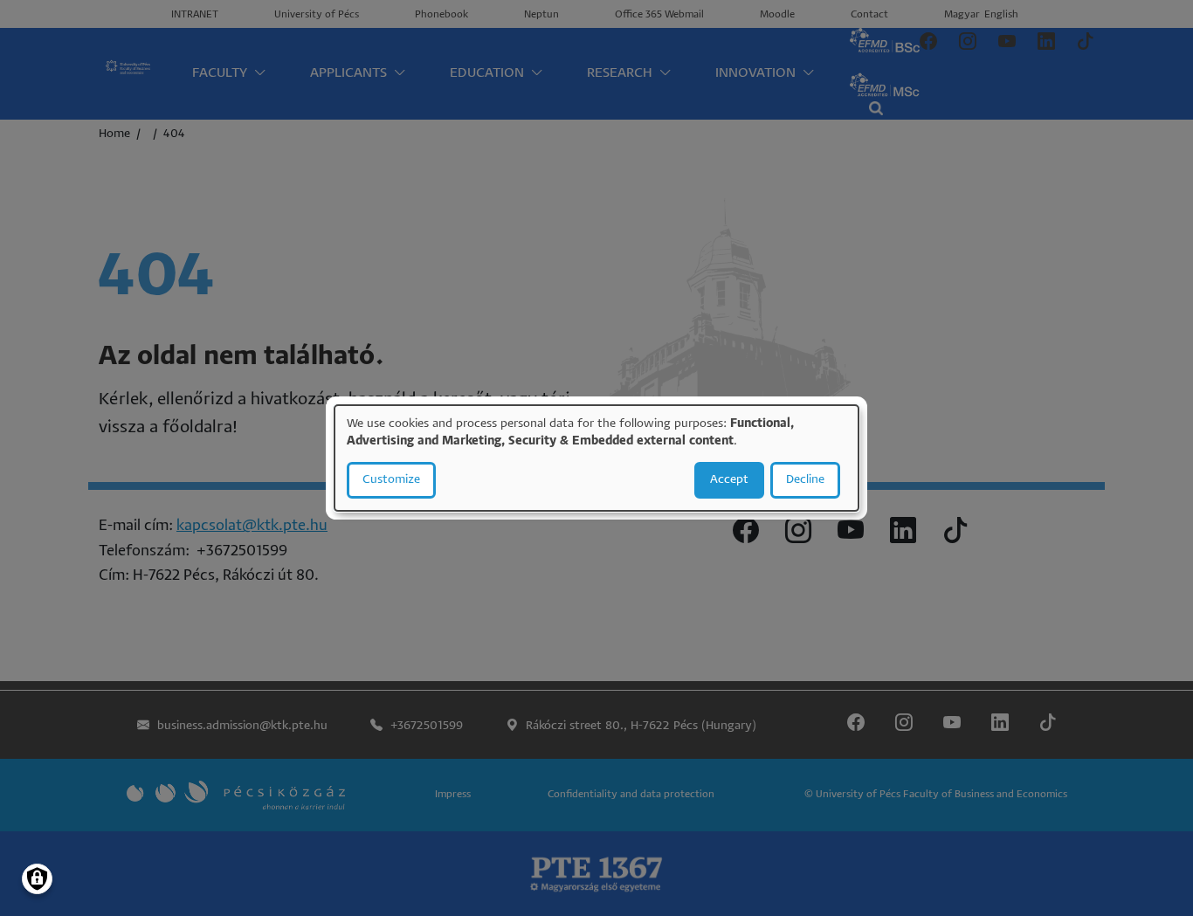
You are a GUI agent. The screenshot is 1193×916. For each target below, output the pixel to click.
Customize (391, 480)
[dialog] (596, 458)
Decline (805, 480)
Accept (729, 480)
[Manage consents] (37, 879)
